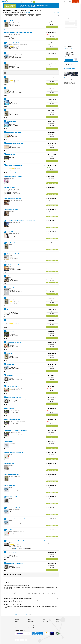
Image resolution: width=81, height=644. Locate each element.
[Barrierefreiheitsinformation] (69, 1)
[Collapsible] (57, 585)
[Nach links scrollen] (4, 15)
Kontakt (44, 625)
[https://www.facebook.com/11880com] (16, 640)
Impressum (57, 621)
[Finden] (34, 2)
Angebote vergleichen (68, 59)
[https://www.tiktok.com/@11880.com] (21, 640)
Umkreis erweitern (11, 575)
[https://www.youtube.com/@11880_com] (26, 640)
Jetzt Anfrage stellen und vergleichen (10, 5)
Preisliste (52, 172)
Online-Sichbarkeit (31, 621)
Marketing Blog (45, 621)
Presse (16, 627)
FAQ (44, 627)
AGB (56, 625)
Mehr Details (52, 24)
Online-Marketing (31, 625)
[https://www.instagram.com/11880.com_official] (18, 640)
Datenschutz (58, 623)
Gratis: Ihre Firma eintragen (76, 2)
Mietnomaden (66, 77)
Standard (28, 12)
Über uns (16, 621)
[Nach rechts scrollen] (58, 15)
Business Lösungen (31, 627)
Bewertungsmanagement (32, 623)
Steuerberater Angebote (68, 48)
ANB (56, 627)
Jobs (15, 625)
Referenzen (45, 623)
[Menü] (71, 2)
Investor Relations (18, 623)
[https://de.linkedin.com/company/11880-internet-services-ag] (23, 640)
